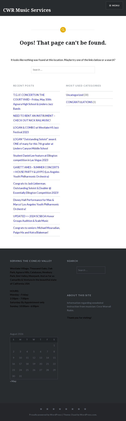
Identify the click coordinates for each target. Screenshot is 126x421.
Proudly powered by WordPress (45, 414)
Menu (116, 5)
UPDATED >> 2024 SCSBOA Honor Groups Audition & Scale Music (33, 218)
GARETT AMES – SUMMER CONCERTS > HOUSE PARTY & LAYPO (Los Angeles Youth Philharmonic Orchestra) (36, 172)
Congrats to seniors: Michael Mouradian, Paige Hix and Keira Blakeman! (36, 230)
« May (13, 381)
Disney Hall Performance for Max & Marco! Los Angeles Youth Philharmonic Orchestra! (36, 204)
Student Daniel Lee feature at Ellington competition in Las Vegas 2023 (35, 158)
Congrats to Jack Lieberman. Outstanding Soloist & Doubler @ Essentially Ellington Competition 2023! (36, 188)
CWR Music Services (27, 10)
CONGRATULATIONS (79, 102)
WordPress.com (88, 414)
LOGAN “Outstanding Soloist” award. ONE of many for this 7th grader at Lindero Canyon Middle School (35, 144)
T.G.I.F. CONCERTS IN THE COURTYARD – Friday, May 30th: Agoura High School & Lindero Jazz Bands (33, 101)
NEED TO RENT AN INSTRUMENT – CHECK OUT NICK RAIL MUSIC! (34, 118)
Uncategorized (74, 94)
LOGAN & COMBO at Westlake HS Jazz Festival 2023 (36, 130)
